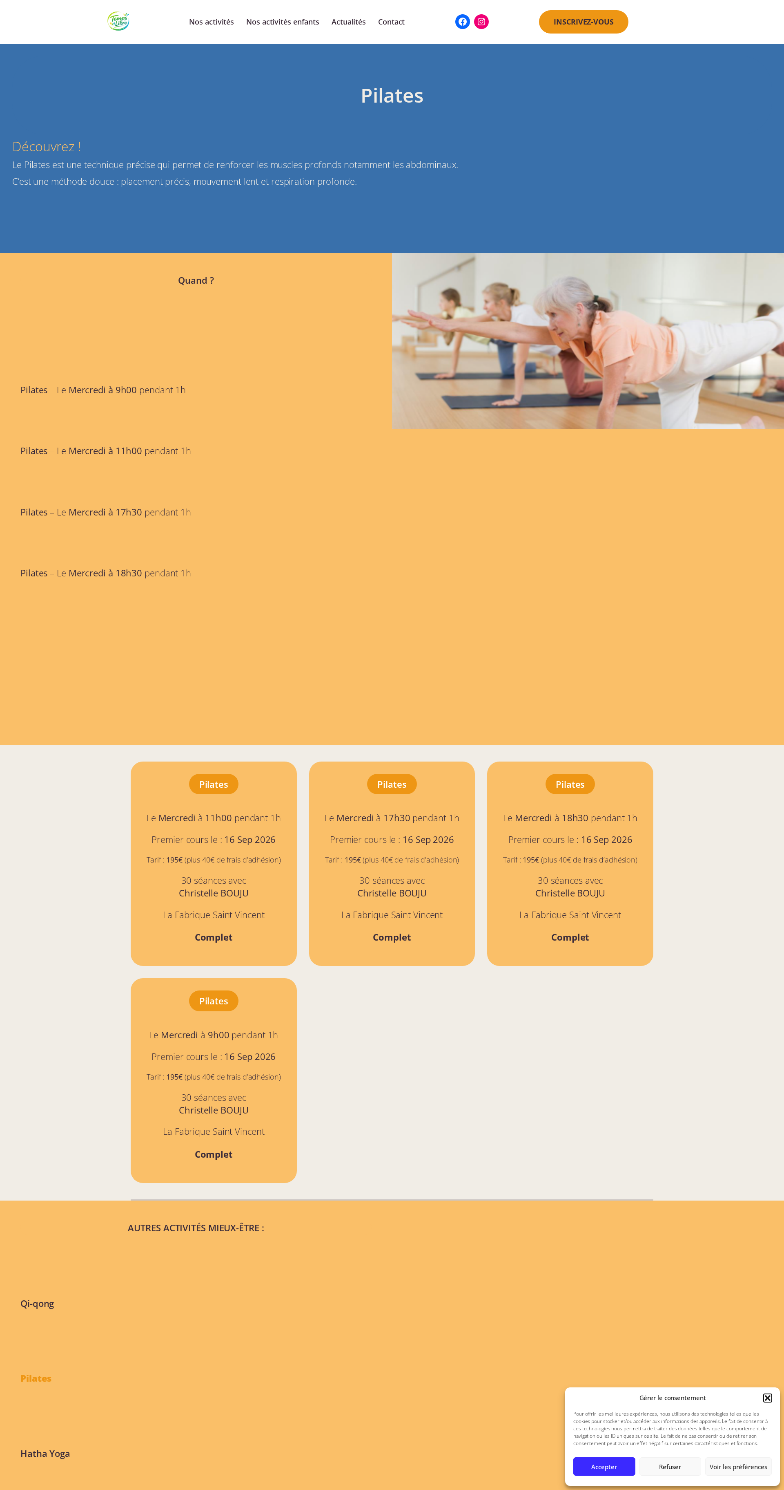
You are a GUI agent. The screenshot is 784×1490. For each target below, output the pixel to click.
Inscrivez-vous (584, 22)
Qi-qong (37, 1303)
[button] (768, 1398)
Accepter (604, 1467)
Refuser (670, 1467)
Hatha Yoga (45, 1453)
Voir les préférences (738, 1467)
